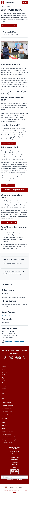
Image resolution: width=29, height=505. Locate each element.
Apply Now (5, 350)
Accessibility (5, 490)
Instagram (12, 357)
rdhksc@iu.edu (6, 315)
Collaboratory (5, 394)
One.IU (3, 422)
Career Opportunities (7, 414)
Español (4, 383)
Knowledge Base (6, 408)
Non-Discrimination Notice (9, 437)
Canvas (4, 425)
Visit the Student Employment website (14, 190)
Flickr (23, 357)
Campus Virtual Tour (7, 431)
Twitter (5, 357)
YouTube (16, 357)
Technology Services (7, 405)
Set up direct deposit (9, 223)
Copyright (5, 494)
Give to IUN (15, 350)
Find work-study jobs (9, 26)
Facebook (9, 357)
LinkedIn (19, 357)
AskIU (14, 467)
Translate (19, 479)
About (3, 369)
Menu (25, 2)
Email (3, 428)
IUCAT (3, 391)
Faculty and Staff (6, 434)
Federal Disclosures (7, 411)
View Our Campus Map (14, 341)
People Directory (6, 402)
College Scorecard (13, 490)
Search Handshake (8, 143)
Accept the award (7, 185)
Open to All (20, 490)
